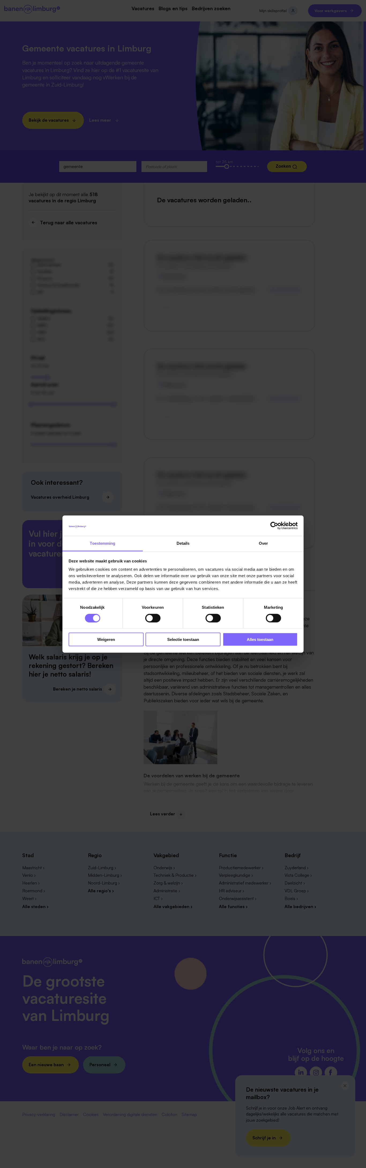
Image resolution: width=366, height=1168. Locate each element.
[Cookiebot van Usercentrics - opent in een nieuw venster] (274, 526)
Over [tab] (263, 543)
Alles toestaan (260, 639)
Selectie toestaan (183, 639)
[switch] (152, 618)
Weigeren (106, 639)
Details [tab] (183, 543)
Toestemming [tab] (102, 543)
